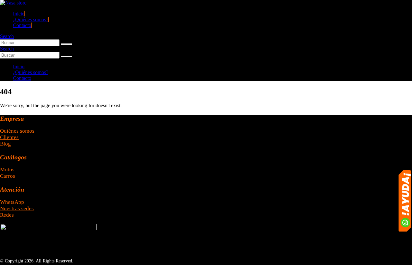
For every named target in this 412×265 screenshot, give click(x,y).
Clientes (9, 137)
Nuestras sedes (17, 208)
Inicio (18, 13)
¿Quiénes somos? (30, 19)
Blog (5, 144)
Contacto (22, 25)
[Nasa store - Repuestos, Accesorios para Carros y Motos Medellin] (13, 2)
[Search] (66, 44)
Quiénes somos (17, 131)
